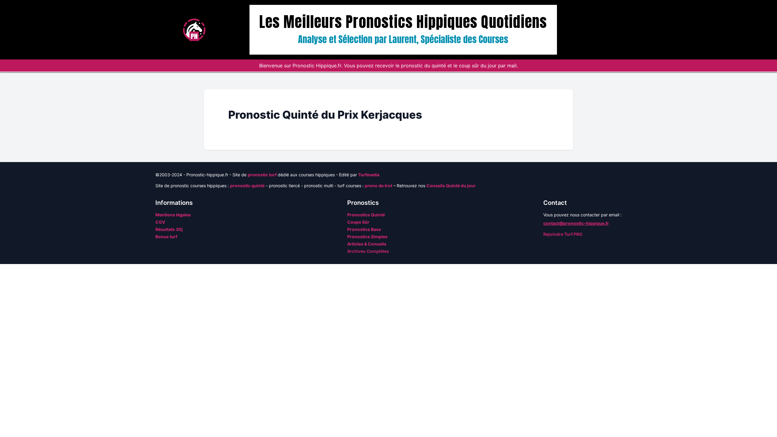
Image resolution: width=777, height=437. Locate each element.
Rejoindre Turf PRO (562, 234)
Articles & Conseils (366, 243)
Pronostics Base (364, 229)
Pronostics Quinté (366, 214)
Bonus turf (166, 236)
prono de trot (378, 185)
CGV (160, 222)
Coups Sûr (358, 222)
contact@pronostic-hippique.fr (576, 223)
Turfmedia (368, 174)
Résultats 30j (169, 229)
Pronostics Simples (367, 236)
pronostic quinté (247, 185)
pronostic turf (262, 174)
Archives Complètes (368, 251)
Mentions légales (173, 214)
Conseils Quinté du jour (451, 185)
